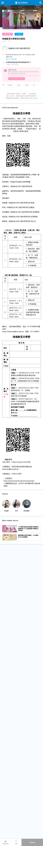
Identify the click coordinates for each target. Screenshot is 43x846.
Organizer (5, 844)
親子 (34, 85)
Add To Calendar (11, 59)
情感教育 (10, 85)
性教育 (19, 85)
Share (38, 7)
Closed (32, 842)
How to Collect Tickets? (16, 79)
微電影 (27, 85)
